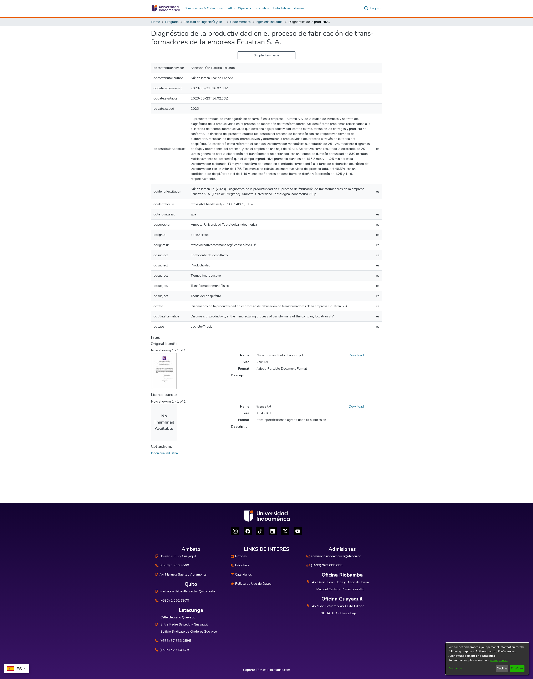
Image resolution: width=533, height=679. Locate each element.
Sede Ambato (240, 22)
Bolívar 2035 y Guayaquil (177, 556)
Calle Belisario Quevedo (178, 617)
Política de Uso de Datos (253, 583)
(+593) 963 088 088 (326, 565)
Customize (455, 668)
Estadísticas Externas (288, 8)
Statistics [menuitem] (262, 8)
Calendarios (243, 574)
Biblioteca (242, 565)
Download (356, 355)
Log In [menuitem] (374, 8)
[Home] (165, 8)
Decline (502, 668)
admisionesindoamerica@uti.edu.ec (336, 556)
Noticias (241, 556)
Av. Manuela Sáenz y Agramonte (183, 574)
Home (155, 22)
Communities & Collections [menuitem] (203, 8)
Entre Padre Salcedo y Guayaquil (184, 624)
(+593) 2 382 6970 (174, 600)
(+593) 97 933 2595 (175, 640)
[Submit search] (366, 8)
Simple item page (266, 55)
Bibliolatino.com (278, 670)
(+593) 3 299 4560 (174, 565)
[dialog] (487, 659)
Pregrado (172, 22)
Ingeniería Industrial (269, 22)
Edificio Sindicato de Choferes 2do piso (189, 631)
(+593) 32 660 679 (174, 650)
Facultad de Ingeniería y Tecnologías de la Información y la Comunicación (204, 22)
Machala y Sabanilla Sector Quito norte (187, 591)
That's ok (517, 668)
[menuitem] (239, 8)
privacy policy (499, 660)
